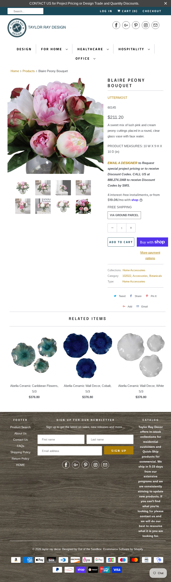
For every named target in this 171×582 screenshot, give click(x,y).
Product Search (20, 427)
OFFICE (83, 58)
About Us (20, 433)
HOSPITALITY (132, 48)
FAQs (20, 446)
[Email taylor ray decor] (155, 25)
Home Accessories (134, 270)
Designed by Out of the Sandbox (82, 549)
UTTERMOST (117, 97)
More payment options (150, 255)
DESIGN (24, 48)
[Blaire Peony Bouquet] (55, 126)
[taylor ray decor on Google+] (126, 25)
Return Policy (20, 458)
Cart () (129, 11)
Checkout (152, 11)
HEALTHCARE (91, 48)
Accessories (140, 275)
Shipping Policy (20, 452)
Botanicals (155, 275)
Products (29, 71)
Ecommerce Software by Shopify (123, 549)
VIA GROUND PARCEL (124, 215)
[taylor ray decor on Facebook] (116, 25)
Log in (106, 11)
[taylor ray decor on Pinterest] (136, 25)
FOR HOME (52, 48)
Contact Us (20, 439)
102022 (126, 275)
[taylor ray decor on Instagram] (146, 25)
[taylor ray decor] (37, 29)
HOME (20, 465)
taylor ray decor (51, 549)
